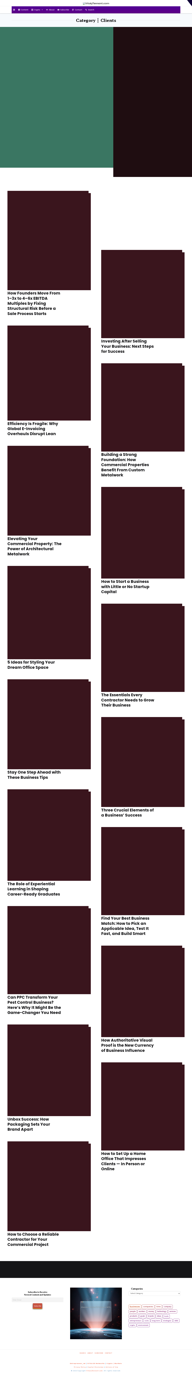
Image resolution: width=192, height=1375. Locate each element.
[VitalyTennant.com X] (93, 1356)
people (133, 1311)
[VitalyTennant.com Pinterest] (100, 1356)
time (158, 1306)
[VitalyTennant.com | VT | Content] (106, 1356)
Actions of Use (112, 1367)
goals (142, 1316)
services (172, 1311)
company (167, 1306)
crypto (132, 1325)
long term (156, 1320)
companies (148, 1306)
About (52, 10)
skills (176, 1320)
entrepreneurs (135, 1320)
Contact (78, 10)
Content (24, 10)
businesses (135, 1307)
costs (146, 1320)
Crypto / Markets (114, 1363)
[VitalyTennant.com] (14, 9)
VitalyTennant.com (94, 1371)
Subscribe (64, 10)
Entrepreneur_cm (78, 1363)
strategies (167, 1320)
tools (166, 1316)
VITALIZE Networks (96, 1363)
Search (91, 10)
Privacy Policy (80, 1367)
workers (142, 1311)
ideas (159, 1316)
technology (161, 1311)
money (151, 1311)
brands (151, 1316)
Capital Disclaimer (96, 1367)
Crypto (37, 10)
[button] (189, 3)
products (133, 1316)
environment (143, 1325)
